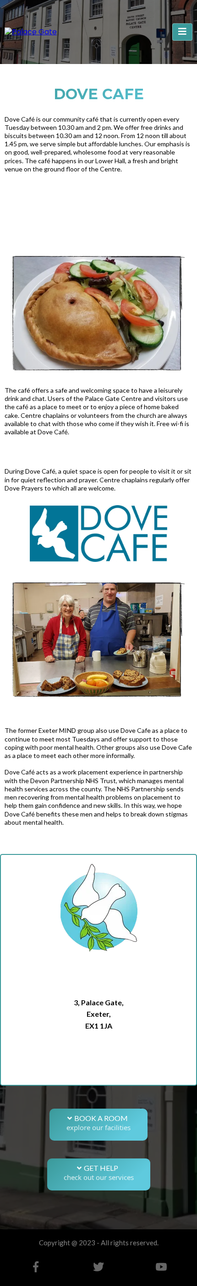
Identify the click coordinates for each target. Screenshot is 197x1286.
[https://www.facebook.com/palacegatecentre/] (36, 1266)
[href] (98, 1071)
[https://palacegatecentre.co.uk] (31, 32)
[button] (182, 32)
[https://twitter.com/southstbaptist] (99, 1266)
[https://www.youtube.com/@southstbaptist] (161, 1266)
